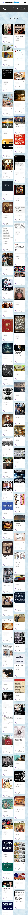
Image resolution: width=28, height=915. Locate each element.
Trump (21, 126)
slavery (9, 707)
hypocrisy (6, 82)
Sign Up (23, 8)
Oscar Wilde (6, 215)
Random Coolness (21, 751)
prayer (5, 449)
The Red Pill (8, 42)
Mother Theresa (19, 784)
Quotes (7, 199)
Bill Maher (6, 890)
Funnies (7, 274)
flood (17, 486)
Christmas (21, 809)
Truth (21, 883)
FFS (16, 355)
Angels (17, 742)
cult (16, 215)
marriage (17, 256)
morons (5, 912)
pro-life (17, 564)
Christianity (18, 38)
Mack (7, 41)
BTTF (17, 809)
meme (5, 585)
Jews (17, 718)
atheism (5, 131)
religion (5, 37)
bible (17, 147)
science (5, 856)
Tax (9, 747)
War (16, 174)
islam (17, 901)
